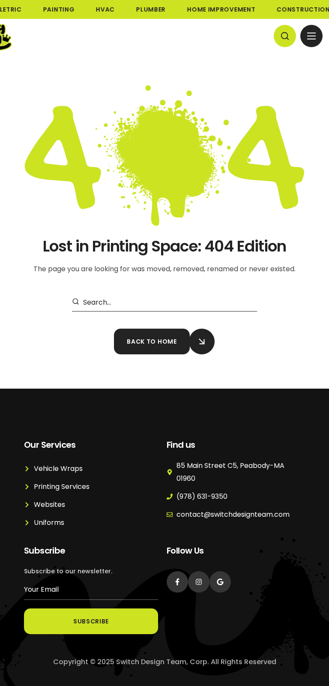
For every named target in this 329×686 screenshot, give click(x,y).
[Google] (220, 582)
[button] (285, 36)
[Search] (77, 303)
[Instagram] (198, 582)
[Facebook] (177, 582)
